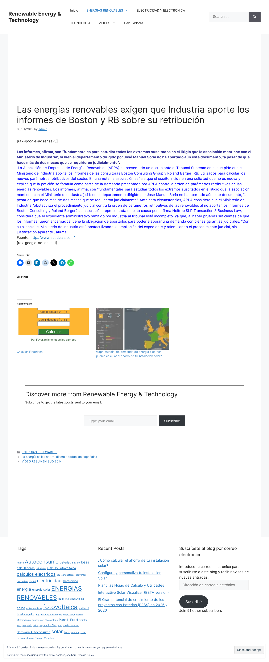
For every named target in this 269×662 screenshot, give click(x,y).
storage (30, 638)
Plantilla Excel (68, 619)
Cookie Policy (86, 655)
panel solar (38, 620)
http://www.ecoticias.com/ (52, 237)
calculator (41, 568)
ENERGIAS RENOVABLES (105, 10)
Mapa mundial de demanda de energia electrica (129, 351)
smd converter (71, 625)
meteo (79, 614)
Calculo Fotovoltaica (61, 568)
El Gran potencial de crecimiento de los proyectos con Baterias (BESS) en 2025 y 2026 (132, 605)
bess (85, 562)
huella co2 (84, 608)
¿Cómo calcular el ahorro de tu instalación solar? (129, 356)
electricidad (49, 580)
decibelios (22, 581)
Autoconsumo (42, 561)
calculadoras (26, 568)
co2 (58, 575)
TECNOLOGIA (80, 23)
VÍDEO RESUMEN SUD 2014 (42, 461)
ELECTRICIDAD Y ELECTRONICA (161, 10)
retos (35, 625)
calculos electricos (36, 574)
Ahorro (20, 562)
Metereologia (24, 620)
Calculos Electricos (29, 351)
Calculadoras (133, 23)
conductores (68, 575)
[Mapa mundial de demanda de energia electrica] (133, 329)
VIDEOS (104, 23)
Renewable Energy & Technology (34, 17)
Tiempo (39, 638)
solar (57, 631)
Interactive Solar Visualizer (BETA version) (133, 592)
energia (24, 589)
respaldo (27, 625)
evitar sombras (34, 608)
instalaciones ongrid (51, 614)
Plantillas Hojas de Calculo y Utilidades (131, 585)
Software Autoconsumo (33, 632)
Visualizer (49, 638)
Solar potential (71, 632)
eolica (21, 608)
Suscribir (193, 601)
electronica (70, 581)
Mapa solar (69, 614)
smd (60, 625)
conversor (81, 575)
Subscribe (172, 421)
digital (32, 581)
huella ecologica (28, 614)
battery (76, 562)
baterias (65, 562)
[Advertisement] (134, 73)
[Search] (255, 17)
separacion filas (48, 625)
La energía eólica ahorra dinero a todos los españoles (59, 456)
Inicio (74, 10)
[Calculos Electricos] (54, 329)
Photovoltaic (51, 620)
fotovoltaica (60, 607)
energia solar (41, 589)
